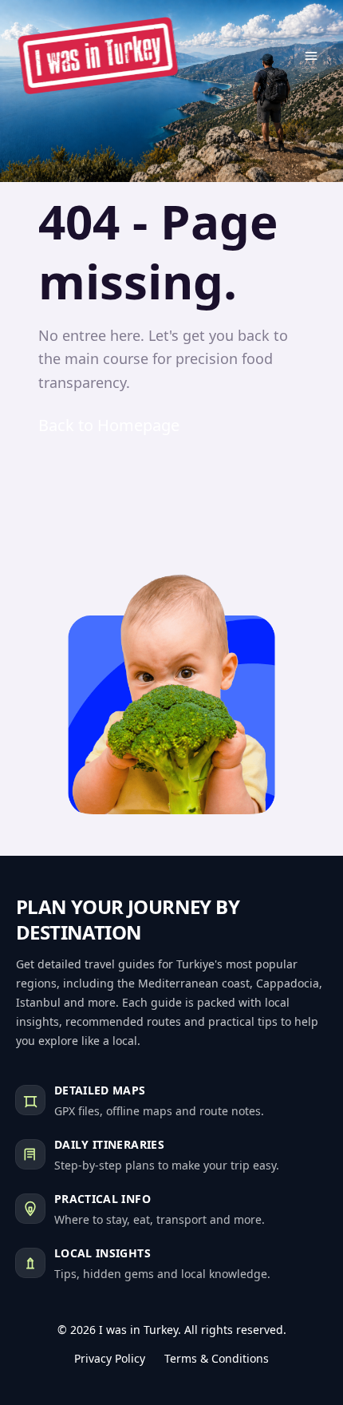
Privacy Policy (109, 1358)
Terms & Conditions (216, 1358)
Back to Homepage (108, 425)
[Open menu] (311, 56)
